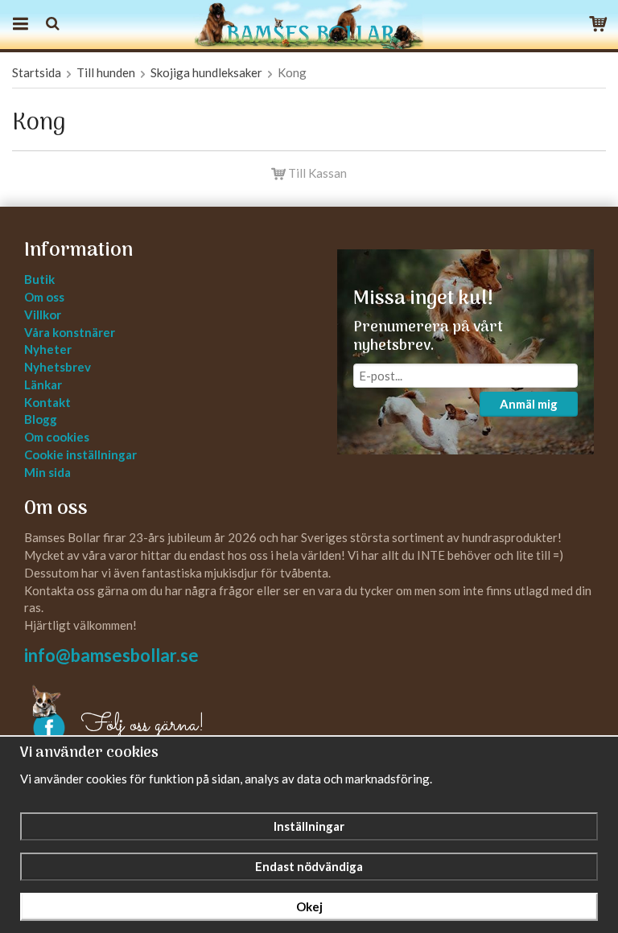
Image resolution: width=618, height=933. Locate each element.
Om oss (44, 297)
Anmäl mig (529, 404)
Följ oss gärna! (142, 725)
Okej (309, 906)
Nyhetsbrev (57, 367)
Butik (39, 279)
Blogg (40, 419)
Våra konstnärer (69, 332)
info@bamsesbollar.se (111, 655)
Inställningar (309, 826)
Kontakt (47, 402)
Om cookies (56, 437)
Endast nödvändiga (309, 866)
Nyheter (48, 349)
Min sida (47, 472)
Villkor (42, 314)
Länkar (43, 384)
